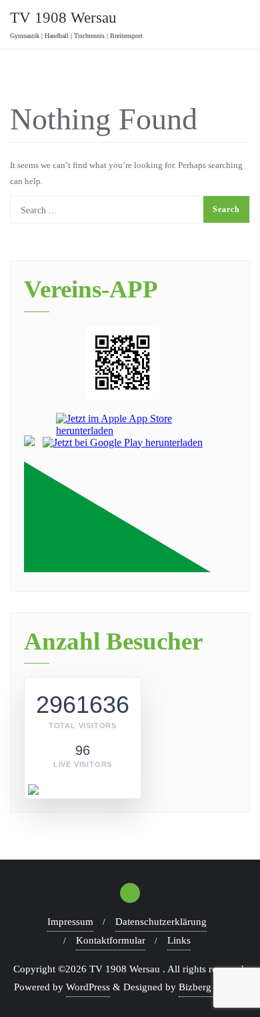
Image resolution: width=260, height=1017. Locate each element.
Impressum (70, 921)
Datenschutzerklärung (161, 921)
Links (179, 940)
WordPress (88, 987)
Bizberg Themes (213, 987)
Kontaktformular (110, 940)
